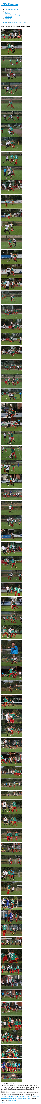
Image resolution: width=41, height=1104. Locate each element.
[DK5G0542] (11, 277)
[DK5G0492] (11, 136)
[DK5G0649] (11, 569)
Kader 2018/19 (10, 19)
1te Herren (4, 22)
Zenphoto (12, 1100)
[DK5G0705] (11, 679)
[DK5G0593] (11, 459)
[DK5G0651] (11, 581)
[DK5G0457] (11, 40)
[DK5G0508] (11, 194)
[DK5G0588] (11, 430)
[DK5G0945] (11, 1072)
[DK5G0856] (11, 923)
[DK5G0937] (11, 1043)
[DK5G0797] (11, 799)
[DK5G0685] (11, 639)
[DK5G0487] (11, 110)
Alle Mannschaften (11, 9)
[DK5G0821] (11, 827)
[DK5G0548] (11, 289)
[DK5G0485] (11, 96)
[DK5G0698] (11, 665)
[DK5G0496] (11, 151)
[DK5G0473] (11, 67)
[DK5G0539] (11, 263)
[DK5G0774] (11, 765)
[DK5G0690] (11, 653)
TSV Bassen (9, 4)
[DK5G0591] (11, 445)
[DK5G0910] (11, 988)
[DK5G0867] (11, 936)
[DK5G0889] (11, 948)
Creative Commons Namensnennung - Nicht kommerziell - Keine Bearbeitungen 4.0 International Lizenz (20, 1097)
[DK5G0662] (11, 596)
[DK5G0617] (11, 488)
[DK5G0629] (11, 514)
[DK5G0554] (11, 318)
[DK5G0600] (11, 473)
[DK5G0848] (11, 880)
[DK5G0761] (11, 737)
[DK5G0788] (11, 789)
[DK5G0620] (11, 500)
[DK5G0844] (11, 866)
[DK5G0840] (11, 854)
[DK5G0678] (11, 624)
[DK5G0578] (11, 402)
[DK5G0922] (11, 1015)
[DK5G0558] (11, 344)
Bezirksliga (13, 22)
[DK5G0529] (11, 249)
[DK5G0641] (11, 555)
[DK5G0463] (11, 55)
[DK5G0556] (11, 332)
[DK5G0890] (11, 962)
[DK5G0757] (11, 722)
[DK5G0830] (11, 842)
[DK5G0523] (11, 234)
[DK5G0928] (11, 1029)
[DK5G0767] (11, 751)
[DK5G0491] (11, 122)
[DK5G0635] (11, 528)
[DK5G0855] (11, 909)
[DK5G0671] (11, 610)
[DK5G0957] (11, 1081)
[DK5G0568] (11, 373)
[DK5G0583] (11, 416)
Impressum (8, 17)
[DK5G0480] (11, 81)
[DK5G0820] (11, 813)
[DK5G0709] (11, 694)
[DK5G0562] (11, 359)
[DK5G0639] (11, 541)
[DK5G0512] (11, 208)
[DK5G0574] (11, 387)
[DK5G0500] (11, 165)
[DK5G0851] (11, 895)
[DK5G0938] (11, 1058)
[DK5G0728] (11, 708)
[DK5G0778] (11, 777)
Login (3, 1102)
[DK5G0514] (11, 220)
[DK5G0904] (11, 974)
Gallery (7, 13)
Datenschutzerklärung (12, 15)
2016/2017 (21, 22)
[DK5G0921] (11, 1001)
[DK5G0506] (11, 179)
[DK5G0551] (11, 304)
